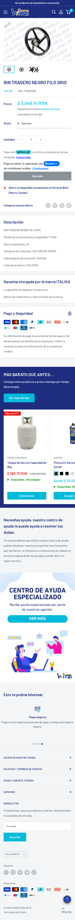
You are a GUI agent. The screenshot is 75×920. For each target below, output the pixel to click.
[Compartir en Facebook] (48, 205)
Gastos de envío (51, 109)
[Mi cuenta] (61, 12)
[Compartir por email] (68, 205)
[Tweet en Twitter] (61, 205)
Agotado (37, 176)
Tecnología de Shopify (15, 912)
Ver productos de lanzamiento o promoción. (37, 2)
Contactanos (26, 495)
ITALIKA (8, 91)
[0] (68, 12)
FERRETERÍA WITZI (17, 457)
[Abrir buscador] (54, 12)
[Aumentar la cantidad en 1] (41, 139)
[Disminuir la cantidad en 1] (21, 139)
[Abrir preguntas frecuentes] (67, 899)
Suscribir (15, 837)
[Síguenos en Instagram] (13, 872)
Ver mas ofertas (19, 398)
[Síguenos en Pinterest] (20, 872)
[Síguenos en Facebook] (6, 872)
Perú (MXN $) (12, 854)
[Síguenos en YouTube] (26, 872)
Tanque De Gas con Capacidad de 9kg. (26, 464)
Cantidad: (9, 139)
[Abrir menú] (5, 12)
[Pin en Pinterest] (55, 205)
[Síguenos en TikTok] (33, 872)
